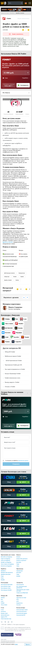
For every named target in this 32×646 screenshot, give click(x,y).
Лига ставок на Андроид (7, 564)
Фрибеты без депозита (7, 572)
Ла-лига (18, 605)
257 (26, 491)
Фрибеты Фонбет (8, 280)
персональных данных (23, 460)
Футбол (17, 280)
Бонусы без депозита (21, 558)
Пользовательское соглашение (8, 641)
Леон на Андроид (5, 560)
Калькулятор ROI (20, 615)
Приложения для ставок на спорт (22, 590)
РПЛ (17, 599)
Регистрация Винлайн (6, 584)
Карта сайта (3, 639)
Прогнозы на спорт (21, 597)
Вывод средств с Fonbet (12, 382)
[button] (27, 393)
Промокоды (19, 570)
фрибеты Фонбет (8, 242)
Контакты (3, 611)
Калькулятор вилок (21, 611)
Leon (23, 527)
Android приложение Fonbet (13, 360)
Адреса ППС (4, 617)
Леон (17, 566)
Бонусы (18, 557)
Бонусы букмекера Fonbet (13, 373)
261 (26, 504)
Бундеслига (19, 603)
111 (26, 516)
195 (26, 529)
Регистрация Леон (5, 588)
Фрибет (22, 276)
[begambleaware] (7, 634)
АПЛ (17, 601)
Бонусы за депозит (21, 560)
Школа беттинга (5, 615)
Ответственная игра (6, 618)
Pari (23, 502)
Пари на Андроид (5, 558)
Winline (23, 489)
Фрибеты (3, 570)
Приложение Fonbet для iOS (13, 365)
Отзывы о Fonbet (10, 386)
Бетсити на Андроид (6, 566)
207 (26, 542)
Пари (17, 564)
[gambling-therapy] (18, 634)
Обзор (9, 482)
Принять (28, 644)
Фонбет (15, 276)
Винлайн (18, 562)
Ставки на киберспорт (22, 592)
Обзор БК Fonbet (10, 352)
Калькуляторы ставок (22, 609)
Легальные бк (20, 584)
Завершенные (22, 273)
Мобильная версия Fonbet (13, 356)
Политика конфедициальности (8, 642)
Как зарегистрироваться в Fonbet (15, 369)
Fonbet (23, 515)
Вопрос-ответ (4, 613)
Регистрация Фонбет (6, 590)
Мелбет (23, 540)
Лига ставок (4, 605)
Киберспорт (6, 276)
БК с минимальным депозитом (21, 587)
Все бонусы (6, 92)
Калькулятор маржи (21, 613)
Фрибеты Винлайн (5, 574)
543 (26, 478)
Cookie (16, 644)
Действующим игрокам (9, 273)
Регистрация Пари (6, 586)
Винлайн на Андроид (6, 557)
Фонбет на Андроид (6, 562)
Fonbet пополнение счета (12, 378)
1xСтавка (23, 476)
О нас (2, 609)
